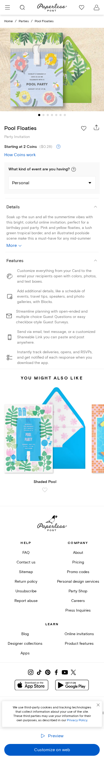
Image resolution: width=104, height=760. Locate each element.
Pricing (78, 562)
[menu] (7, 7)
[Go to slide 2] (43, 115)
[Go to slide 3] (48, 115)
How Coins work (20, 155)
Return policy (26, 581)
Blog (25, 634)
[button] (73, 169)
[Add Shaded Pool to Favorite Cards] (45, 490)
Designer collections (25, 643)
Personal (20, 183)
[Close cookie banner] (98, 705)
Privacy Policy (77, 720)
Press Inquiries (78, 610)
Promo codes (78, 572)
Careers (78, 600)
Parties (24, 21)
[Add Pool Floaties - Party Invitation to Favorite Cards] (84, 128)
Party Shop (78, 591)
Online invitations (79, 634)
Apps (25, 653)
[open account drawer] (96, 7)
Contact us (26, 562)
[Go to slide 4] (52, 115)
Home (8, 21)
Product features (79, 643)
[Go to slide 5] (56, 115)
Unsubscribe (26, 591)
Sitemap (26, 572)
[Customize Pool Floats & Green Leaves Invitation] (52, 70)
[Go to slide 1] (39, 115)
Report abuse (26, 600)
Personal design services (78, 581)
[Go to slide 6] (60, 115)
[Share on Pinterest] (48, 672)
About (78, 552)
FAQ (26, 552)
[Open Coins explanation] (58, 146)
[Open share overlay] (96, 127)
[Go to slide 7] (65, 115)
